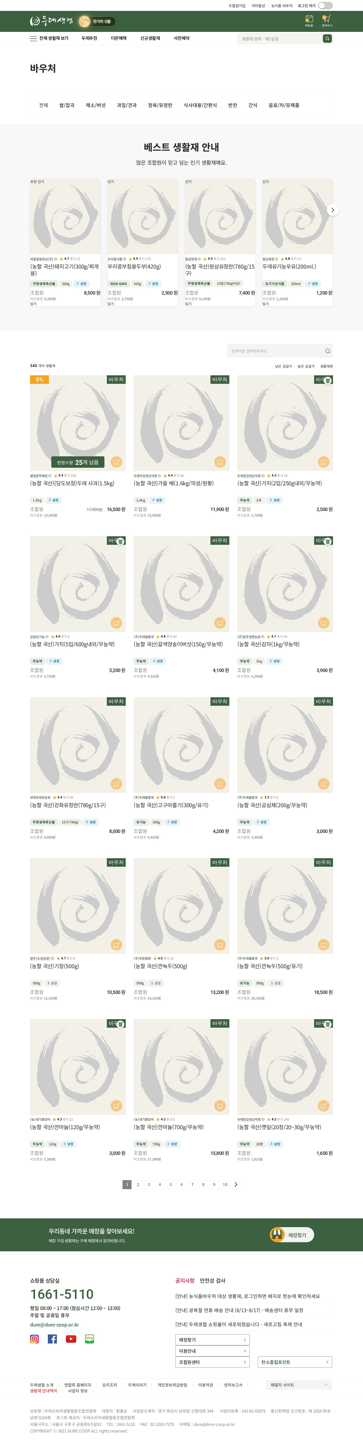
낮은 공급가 (283, 366)
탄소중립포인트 (275, 1362)
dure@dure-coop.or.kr (54, 1324)
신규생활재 (150, 38)
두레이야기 (137, 1385)
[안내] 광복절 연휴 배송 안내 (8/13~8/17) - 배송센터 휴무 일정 (239, 1310)
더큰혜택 (119, 38)
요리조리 (109, 1385)
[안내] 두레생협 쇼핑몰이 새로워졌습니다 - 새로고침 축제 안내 (238, 1324)
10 (225, 1184)
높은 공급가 (306, 366)
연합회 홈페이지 (77, 1385)
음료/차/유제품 (284, 104)
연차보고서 (233, 1385)
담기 (33, 303)
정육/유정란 (160, 104)
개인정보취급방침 (172, 1385)
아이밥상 (258, 5)
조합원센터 (189, 1362)
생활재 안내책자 (43, 1390)
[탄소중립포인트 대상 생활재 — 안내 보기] (328, 381)
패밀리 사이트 (282, 1385)
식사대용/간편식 (200, 104)
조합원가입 (237, 5)
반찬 (232, 104)
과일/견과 (127, 104)
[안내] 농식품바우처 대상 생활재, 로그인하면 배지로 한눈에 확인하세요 (247, 1295)
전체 (43, 104)
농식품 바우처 (282, 5)
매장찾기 (187, 1339)
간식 (253, 104)
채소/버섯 (96, 104)
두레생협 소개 (41, 1385)
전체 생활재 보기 (54, 38)
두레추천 (89, 38)
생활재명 (326, 366)
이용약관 (205, 1385)
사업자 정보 (78, 1390)
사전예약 (181, 38)
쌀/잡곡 (67, 104)
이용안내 (187, 1350)
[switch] (325, 5)
